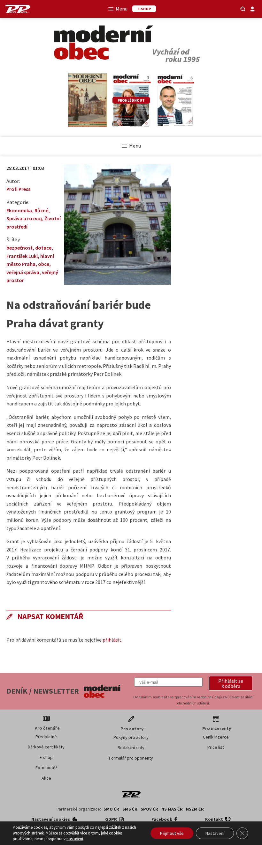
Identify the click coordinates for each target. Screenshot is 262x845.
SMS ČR (129, 809)
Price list (215, 747)
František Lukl (22, 256)
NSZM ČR (195, 809)
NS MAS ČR (172, 809)
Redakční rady (131, 747)
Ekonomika (19, 210)
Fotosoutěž (46, 767)
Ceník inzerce (216, 737)
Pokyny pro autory (131, 737)
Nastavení (214, 833)
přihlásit (112, 640)
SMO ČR (111, 809)
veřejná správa (22, 272)
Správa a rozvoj (24, 218)
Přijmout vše (172, 833)
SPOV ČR (149, 809)
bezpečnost (19, 247)
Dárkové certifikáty (46, 747)
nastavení (74, 838)
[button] (230, 683)
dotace (43, 247)
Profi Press (18, 189)
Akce (46, 778)
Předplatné (46, 736)
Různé (41, 210)
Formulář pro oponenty (131, 758)
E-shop (46, 757)
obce (43, 264)
